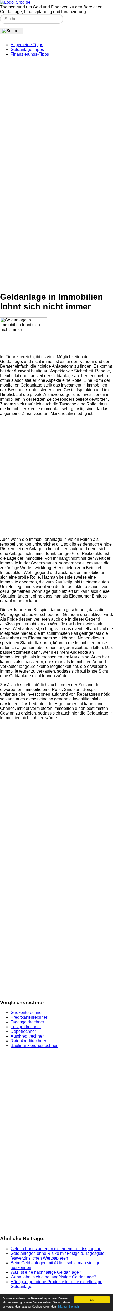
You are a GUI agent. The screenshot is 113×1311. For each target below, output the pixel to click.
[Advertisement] (56, 117)
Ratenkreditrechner (28, 1041)
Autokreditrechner (27, 1036)
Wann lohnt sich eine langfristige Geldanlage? (53, 1277)
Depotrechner (23, 1031)
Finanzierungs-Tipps (30, 54)
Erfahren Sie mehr (69, 1306)
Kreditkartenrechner (29, 1017)
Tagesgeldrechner (27, 1022)
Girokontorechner (27, 1012)
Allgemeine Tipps (27, 45)
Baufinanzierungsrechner (34, 1045)
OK (92, 1300)
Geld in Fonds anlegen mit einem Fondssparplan (56, 1248)
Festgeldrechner (26, 1026)
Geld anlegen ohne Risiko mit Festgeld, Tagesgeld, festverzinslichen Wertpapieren (58, 1255)
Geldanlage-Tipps (27, 49)
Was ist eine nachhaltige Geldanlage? (46, 1272)
